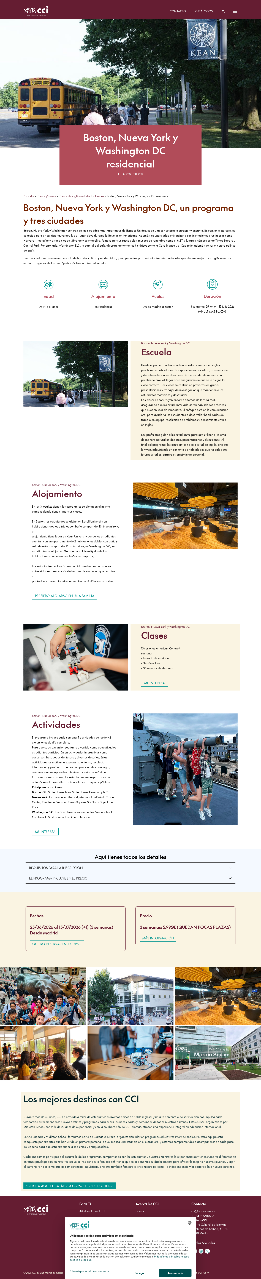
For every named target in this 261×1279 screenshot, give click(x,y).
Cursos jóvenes (46, 196)
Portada (28, 196)
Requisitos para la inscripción (56, 867)
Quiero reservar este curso (56, 944)
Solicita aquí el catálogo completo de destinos (69, 1186)
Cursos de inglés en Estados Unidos (81, 196)
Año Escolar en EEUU (92, 1211)
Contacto (141, 1211)
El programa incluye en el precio (58, 878)
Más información (158, 938)
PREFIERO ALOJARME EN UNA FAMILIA (64, 595)
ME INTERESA (154, 683)
